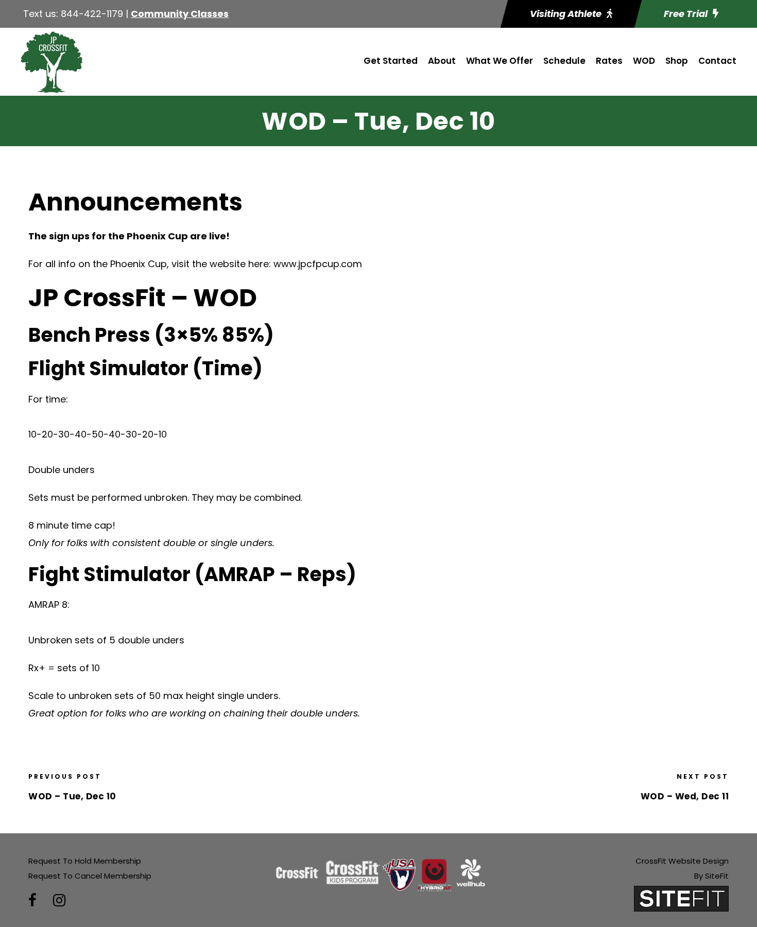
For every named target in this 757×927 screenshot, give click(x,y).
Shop (676, 61)
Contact (717, 61)
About (442, 61)
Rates (609, 61)
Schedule (564, 61)
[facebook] (32, 900)
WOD (644, 61)
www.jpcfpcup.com (317, 263)
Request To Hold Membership (84, 860)
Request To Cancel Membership (89, 875)
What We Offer (499, 61)
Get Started (391, 61)
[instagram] (59, 900)
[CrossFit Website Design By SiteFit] (681, 898)
